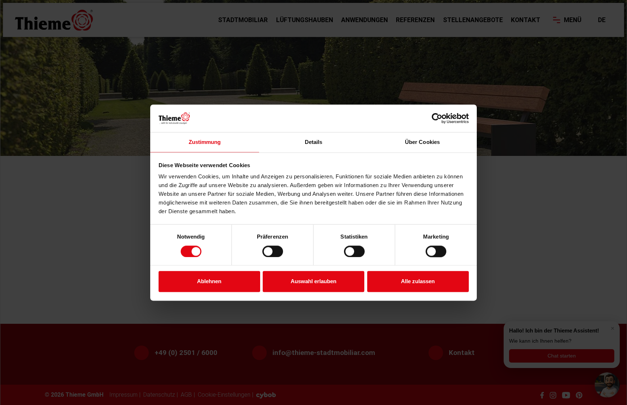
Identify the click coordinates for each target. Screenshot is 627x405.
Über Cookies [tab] (422, 142)
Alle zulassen (418, 281)
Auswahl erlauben (313, 281)
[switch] (272, 251)
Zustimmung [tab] (205, 142)
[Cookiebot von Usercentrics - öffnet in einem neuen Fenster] (437, 118)
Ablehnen (209, 281)
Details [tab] (314, 142)
